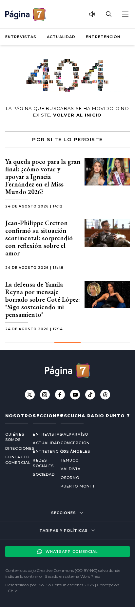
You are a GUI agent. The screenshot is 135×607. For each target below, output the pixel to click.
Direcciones (13, 448)
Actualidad (61, 36)
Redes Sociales (41, 463)
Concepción (75, 443)
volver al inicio (77, 115)
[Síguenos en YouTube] (75, 395)
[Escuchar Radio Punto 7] (92, 14)
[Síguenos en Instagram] (45, 395)
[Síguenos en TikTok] (90, 395)
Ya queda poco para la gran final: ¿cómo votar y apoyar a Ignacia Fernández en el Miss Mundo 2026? (43, 176)
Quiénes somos (13, 437)
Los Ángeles (75, 451)
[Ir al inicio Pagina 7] (25, 14)
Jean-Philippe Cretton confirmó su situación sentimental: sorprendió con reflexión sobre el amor (39, 238)
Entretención (103, 36)
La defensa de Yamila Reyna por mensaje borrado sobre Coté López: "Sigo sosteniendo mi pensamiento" (42, 299)
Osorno (70, 477)
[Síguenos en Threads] (105, 395)
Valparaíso (74, 434)
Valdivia (71, 468)
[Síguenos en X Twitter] (30, 395)
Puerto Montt (78, 486)
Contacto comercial (13, 460)
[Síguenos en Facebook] (60, 395)
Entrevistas (20, 36)
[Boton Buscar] (108, 14)
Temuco (70, 460)
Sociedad (41, 474)
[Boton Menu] (125, 14)
